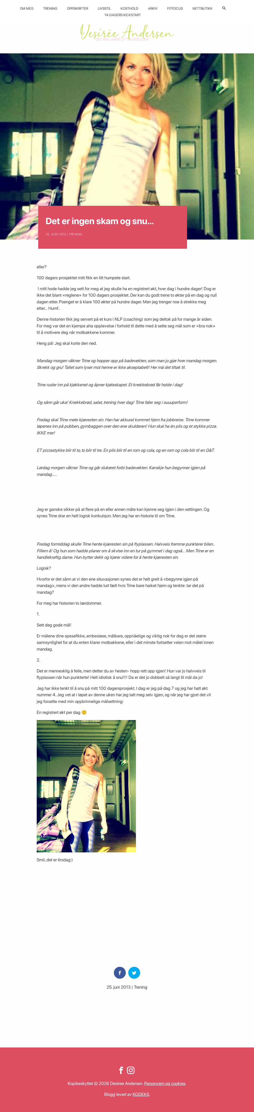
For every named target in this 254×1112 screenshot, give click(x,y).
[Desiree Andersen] (127, 30)
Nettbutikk (202, 8)
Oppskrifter (77, 8)
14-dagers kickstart (122, 15)
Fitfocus (175, 8)
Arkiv (153, 8)
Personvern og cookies (164, 1083)
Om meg (26, 8)
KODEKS (141, 1094)
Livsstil (104, 8)
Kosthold (129, 8)
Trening (50, 8)
